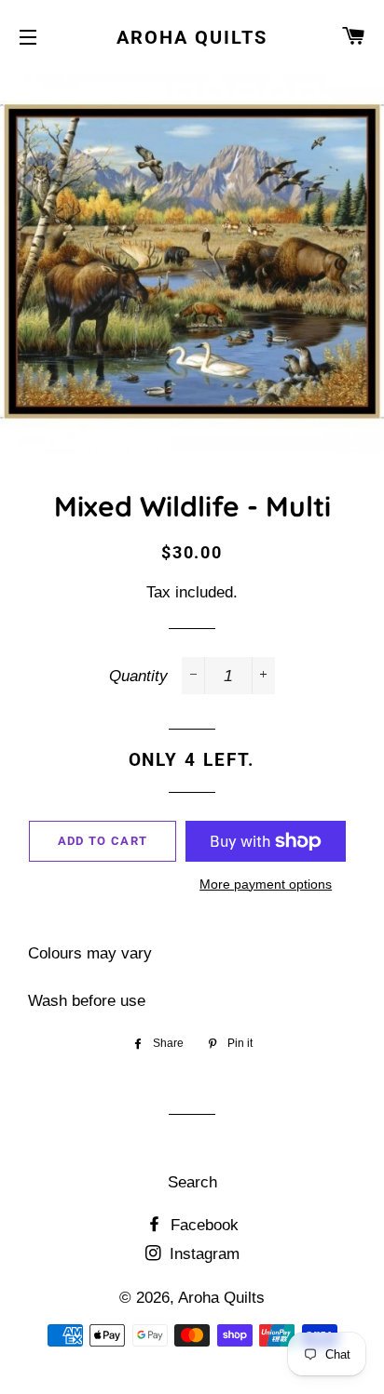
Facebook (202, 1225)
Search (192, 1182)
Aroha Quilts (192, 37)
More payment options (265, 884)
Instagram (202, 1254)
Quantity (138, 676)
